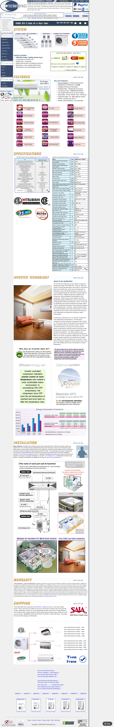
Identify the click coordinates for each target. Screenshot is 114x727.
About (77, 1)
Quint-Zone (39, 18)
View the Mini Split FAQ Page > (46, 670)
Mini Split (34, 18)
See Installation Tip (50, 456)
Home (29, 18)
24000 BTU (45, 693)
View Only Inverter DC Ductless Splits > (48, 682)
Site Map (57, 720)
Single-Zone (5, 22)
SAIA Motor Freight (40, 607)
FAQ (52, 720)
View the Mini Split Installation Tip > (47, 676)
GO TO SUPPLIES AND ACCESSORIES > (49, 688)
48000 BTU (74, 693)
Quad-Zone (5, 28)
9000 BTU (18, 693)
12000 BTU (27, 693)
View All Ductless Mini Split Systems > (48, 680)
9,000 (25, 15)
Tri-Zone (4, 26)
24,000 (39, 15)
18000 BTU (36, 693)
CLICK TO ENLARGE (42, 157)
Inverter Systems (6, 20)
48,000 (49, 15)
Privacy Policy (46, 720)
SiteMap (82, 1)
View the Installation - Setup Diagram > (48, 672)
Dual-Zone (5, 24)
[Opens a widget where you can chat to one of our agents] (107, 724)
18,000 (34, 15)
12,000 (29, 15)
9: (51, 66)
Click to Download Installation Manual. (28, 454)
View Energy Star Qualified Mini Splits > (50, 684)
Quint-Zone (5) (6, 30)
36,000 (44, 15)
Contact (87, 1)
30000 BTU (55, 693)
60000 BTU (83, 693)
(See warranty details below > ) (54, 457)
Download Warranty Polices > (50, 596)
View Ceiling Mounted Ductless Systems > (49, 686)
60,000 (54, 15)
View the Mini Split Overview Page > (47, 674)
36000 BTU (64, 693)
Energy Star (5, 32)
